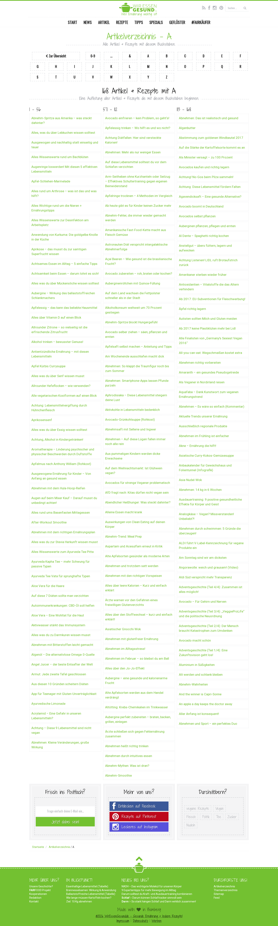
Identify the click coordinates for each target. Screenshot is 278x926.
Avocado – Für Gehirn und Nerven (202, 601)
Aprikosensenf (41, 420)
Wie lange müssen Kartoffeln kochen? (88, 897)
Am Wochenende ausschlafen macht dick (134, 356)
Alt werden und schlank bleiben (201, 674)
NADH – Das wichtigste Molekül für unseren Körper (152, 886)
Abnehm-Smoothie (118, 775)
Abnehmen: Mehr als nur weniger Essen (133, 152)
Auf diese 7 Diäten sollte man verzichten (60, 596)
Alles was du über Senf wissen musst (57, 376)
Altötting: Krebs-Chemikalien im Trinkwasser (136, 707)
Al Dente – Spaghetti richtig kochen (204, 236)
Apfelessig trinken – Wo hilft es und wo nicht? (137, 128)
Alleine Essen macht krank (123, 512)
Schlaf (126, 897)
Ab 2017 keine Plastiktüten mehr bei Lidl (207, 328)
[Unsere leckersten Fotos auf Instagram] (216, 7)
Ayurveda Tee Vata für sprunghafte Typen (60, 576)
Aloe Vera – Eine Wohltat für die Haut (57, 615)
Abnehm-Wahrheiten (193, 684)
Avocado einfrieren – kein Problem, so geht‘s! (137, 118)
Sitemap (219, 893)
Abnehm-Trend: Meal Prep (123, 536)
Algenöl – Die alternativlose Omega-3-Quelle (63, 654)
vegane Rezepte (197, 808)
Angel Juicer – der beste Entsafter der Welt (62, 664)
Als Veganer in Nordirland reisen (201, 382)
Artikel (104, 22)
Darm (125, 901)
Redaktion (35, 897)
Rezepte (122, 22)
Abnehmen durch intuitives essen (128, 756)
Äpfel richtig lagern (192, 309)
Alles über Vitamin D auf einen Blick (56, 317)
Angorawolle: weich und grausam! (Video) (208, 567)
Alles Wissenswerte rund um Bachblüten (59, 157)
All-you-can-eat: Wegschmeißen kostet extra (210, 353)
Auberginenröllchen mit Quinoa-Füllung (132, 283)
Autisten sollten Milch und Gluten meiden (208, 318)
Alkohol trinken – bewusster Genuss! (57, 342)
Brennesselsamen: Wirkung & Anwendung (91, 890)
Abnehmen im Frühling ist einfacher (204, 436)
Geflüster (177, 22)
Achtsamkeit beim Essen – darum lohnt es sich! (65, 273)
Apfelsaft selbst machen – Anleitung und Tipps (138, 346)
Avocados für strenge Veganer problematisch (137, 483)
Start (72, 22)
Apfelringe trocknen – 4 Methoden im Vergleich (138, 196)
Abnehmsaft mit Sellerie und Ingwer (130, 429)
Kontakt (34, 901)
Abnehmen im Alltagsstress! (125, 649)
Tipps (138, 22)
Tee (218, 816)
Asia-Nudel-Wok (190, 480)
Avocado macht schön (195, 640)
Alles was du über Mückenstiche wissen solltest (65, 283)
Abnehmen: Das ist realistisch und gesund (208, 118)
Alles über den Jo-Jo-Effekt (124, 668)
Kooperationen (38, 893)
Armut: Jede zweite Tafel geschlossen (58, 674)
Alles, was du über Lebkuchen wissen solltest (63, 132)
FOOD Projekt (40, 890)
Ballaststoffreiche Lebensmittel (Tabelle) (90, 893)
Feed (217, 897)
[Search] (245, 8)
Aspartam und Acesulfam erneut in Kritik (133, 546)
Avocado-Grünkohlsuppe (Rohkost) (130, 419)
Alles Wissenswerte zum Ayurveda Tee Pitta (62, 552)
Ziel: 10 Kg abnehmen (79, 901)
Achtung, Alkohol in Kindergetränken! (57, 439)
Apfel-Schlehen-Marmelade (50, 181)
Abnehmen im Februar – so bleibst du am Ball (137, 658)
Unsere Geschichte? (41, 886)
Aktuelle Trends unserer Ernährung (203, 416)
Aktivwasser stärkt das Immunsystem (58, 625)
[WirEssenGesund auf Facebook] (210, 7)
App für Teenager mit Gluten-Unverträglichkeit (63, 694)
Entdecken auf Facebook (136, 806)
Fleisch (191, 816)
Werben (157, 921)
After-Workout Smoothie (49, 522)
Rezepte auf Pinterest (139, 816)
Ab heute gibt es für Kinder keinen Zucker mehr (138, 205)
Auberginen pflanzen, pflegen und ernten (207, 226)
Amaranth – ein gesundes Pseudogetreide (209, 372)
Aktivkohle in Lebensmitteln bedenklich (132, 410)
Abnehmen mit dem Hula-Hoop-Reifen (58, 488)
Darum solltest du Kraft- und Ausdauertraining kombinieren (157, 893)
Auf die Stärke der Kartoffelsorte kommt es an (212, 147)
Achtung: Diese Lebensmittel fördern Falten (210, 187)
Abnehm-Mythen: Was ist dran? (127, 766)
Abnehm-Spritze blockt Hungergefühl (131, 322)
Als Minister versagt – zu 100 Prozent (206, 157)
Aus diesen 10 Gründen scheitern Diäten (59, 684)
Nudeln (190, 825)
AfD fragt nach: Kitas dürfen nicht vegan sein (137, 492)
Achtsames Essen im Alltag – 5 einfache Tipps (64, 264)
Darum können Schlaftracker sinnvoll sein (157, 897)
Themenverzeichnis (226, 890)
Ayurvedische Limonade (48, 703)
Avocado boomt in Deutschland (201, 206)
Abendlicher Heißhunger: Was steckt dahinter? (137, 502)
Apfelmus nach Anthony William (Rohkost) (61, 464)
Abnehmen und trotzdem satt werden (131, 566)
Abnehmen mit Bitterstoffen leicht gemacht (62, 645)
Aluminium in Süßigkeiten (197, 665)
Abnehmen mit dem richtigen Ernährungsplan (63, 532)
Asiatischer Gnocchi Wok (123, 629)
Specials (156, 22)
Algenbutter (187, 128)
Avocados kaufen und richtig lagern (204, 167)
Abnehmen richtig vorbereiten (200, 362)
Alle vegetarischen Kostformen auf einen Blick (64, 395)
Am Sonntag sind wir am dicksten (203, 557)
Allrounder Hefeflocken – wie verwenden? (60, 386)
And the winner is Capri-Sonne (200, 694)
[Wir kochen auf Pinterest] (222, 7)
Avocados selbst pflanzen (197, 216)
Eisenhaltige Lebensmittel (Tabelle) (87, 886)
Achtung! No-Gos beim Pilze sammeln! (206, 177)
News (88, 22)
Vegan (219, 808)
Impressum (122, 921)
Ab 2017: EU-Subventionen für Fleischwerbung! (212, 299)
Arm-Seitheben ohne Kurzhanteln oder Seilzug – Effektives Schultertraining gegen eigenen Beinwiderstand (137, 181)
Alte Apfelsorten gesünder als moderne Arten (137, 556)
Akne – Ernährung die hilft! (197, 446)
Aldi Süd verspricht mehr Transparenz (205, 577)
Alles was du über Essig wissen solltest (59, 430)
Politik (206, 816)
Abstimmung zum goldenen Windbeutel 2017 (211, 138)
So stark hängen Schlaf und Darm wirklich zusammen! (163, 901)
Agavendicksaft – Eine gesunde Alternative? (210, 196)
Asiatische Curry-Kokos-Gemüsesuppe (206, 455)
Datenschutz (140, 921)
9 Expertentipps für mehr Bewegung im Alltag (149, 890)
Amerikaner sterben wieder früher (203, 275)
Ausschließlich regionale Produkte (203, 426)
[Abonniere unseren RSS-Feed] (204, 7)
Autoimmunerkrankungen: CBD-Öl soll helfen (62, 605)
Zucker (232, 816)
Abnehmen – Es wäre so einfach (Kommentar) (211, 406)
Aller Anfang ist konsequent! (199, 714)
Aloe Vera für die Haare (47, 586)
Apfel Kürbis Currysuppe (48, 366)
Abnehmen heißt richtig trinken (126, 746)
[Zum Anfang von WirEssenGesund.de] (139, 859)
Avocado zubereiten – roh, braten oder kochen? (138, 273)
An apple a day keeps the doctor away (205, 704)
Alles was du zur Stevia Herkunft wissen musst (64, 542)
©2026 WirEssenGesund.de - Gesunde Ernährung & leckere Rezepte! (139, 916)
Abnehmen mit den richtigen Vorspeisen (133, 576)
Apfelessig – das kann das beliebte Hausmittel (64, 308)
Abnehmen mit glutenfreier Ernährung (131, 639)
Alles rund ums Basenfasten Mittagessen (60, 512)
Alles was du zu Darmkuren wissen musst (60, 635)
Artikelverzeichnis (224, 886)
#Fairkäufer (201, 22)
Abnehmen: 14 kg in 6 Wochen (200, 490)
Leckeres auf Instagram (140, 827)
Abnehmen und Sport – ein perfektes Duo (208, 723)
